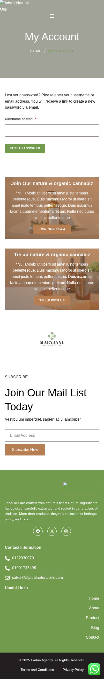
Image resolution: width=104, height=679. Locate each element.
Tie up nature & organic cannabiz (52, 254)
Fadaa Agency (42, 660)
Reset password (25, 148)
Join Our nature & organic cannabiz (52, 183)
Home (36, 51)
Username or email (20, 118)
